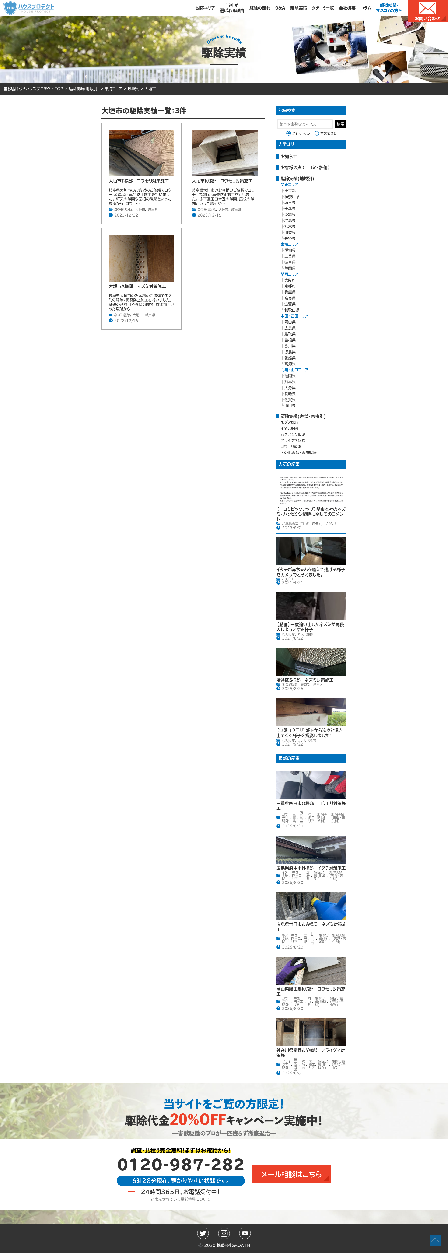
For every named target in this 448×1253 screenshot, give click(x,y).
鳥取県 (290, 334)
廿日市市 (312, 938)
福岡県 (290, 376)
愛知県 (290, 250)
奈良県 (290, 298)
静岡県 (290, 268)
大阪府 (290, 280)
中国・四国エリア (294, 316)
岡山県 (290, 322)
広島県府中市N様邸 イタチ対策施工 (311, 868)
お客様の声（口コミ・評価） (305, 167)
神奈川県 (291, 197)
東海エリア (289, 244)
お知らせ (289, 156)
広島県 (290, 328)
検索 (340, 124)
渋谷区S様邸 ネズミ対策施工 (304, 680)
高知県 (290, 364)
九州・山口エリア (294, 370)
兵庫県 (290, 292)
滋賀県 (290, 304)
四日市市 (301, 817)
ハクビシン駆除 (293, 434)
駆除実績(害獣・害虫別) (303, 416)
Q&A (280, 8)
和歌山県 (291, 310)
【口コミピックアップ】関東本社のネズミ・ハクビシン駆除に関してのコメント (311, 514)
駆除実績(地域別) (297, 178)
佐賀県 (290, 400)
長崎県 (290, 394)
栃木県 (290, 226)
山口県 (290, 405)
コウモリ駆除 (123, 209)
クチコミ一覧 (323, 8)
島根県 (290, 340)
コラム (366, 8)
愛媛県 (290, 358)
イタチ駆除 (289, 428)
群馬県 (290, 220)
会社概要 (347, 8)
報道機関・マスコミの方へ (389, 8)
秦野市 (303, 1064)
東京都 (290, 190)
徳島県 (290, 352)
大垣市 (140, 209)
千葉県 (290, 208)
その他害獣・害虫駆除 (299, 452)
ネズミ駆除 (122, 315)
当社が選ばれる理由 (232, 8)
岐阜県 (153, 209)
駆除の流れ (259, 8)
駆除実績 (298, 8)
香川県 (290, 346)
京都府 (290, 286)
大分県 (290, 388)
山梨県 (290, 232)
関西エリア (289, 274)
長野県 (290, 238)
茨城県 (290, 214)
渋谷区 (318, 684)
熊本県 (290, 382)
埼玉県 (290, 202)
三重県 (290, 256)
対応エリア (205, 8)
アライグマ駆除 (293, 440)
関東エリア (289, 184)
